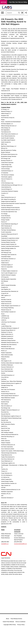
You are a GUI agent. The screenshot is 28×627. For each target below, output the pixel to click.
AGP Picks (3, 2)
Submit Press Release (8, 621)
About (7, 618)
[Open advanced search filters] (22, 12)
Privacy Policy (21, 624)
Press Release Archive (16, 618)
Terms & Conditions (20, 621)
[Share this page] (26, 12)
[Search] (19, 12)
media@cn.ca (4, 543)
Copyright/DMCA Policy (9, 624)
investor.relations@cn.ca (20, 543)
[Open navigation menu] (2, 12)
